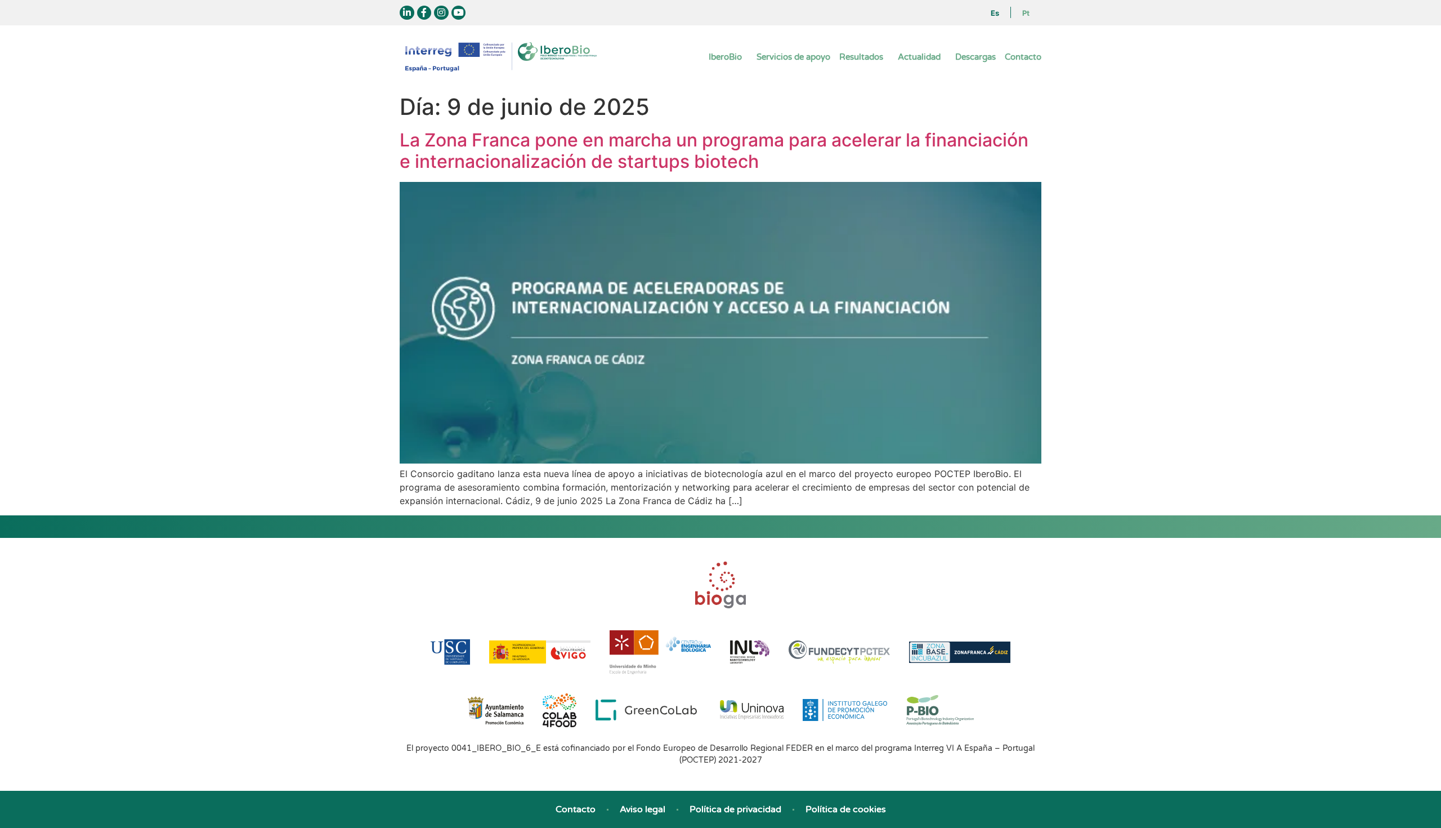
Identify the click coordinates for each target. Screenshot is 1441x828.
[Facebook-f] (424, 13)
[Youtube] (458, 13)
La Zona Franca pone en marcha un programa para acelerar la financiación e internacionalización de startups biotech (714, 150)
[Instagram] (441, 13)
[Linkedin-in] (407, 13)
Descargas (975, 57)
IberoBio (725, 57)
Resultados (861, 57)
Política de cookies (845, 809)
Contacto (1023, 57)
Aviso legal (642, 809)
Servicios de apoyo (793, 57)
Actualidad (919, 57)
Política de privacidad (735, 809)
